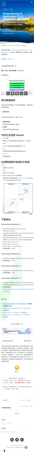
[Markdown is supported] (4, 400)
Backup (5, 9)
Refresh (17, 413)
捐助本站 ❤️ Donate (17, 324)
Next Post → (28, 341)
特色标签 (3, 419)
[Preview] (6, 400)
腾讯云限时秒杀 (5, 432)
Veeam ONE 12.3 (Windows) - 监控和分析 (15, 312)
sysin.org (10, 59)
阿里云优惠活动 (13, 432)
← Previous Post (7, 341)
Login (28, 400)
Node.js (14, 447)
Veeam (10, 9)
